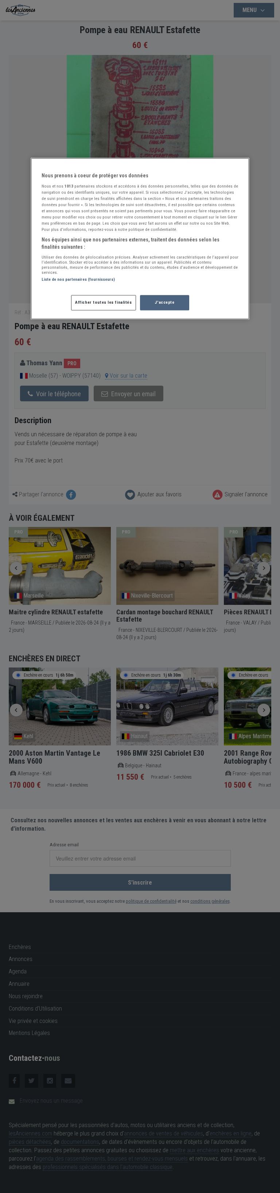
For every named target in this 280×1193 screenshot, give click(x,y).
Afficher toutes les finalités (103, 302)
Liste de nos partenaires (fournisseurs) (78, 279)
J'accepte (164, 302)
